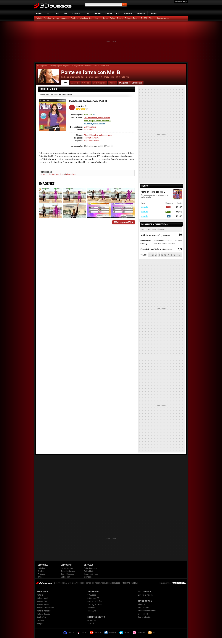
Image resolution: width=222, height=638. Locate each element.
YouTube (97, 632)
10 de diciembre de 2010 (91, 77)
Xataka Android (43, 604)
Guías (112, 18)
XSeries (76, 13)
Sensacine (92, 620)
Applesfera (41, 617)
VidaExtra (91, 607)
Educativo (93, 135)
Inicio (39, 13)
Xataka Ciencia (43, 614)
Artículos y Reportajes (89, 18)
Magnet (40, 623)
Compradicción (144, 617)
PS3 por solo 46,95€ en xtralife (97, 118)
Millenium (91, 611)
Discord (71, 632)
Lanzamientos (163, 18)
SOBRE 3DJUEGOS (113, 583)
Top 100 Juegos (67, 574)
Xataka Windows (44, 611)
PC (48, 13)
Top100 (144, 18)
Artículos (41, 574)
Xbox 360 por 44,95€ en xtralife (97, 121)
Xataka (40, 595)
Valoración (65, 577)
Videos (153, 13)
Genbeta (40, 620)
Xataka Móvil (42, 598)
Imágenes (65, 18)
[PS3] (152, 18)
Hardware (104, 18)
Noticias (141, 13)
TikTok (84, 632)
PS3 (48, 65)
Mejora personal (105, 135)
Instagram (141, 632)
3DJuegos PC (93, 598)
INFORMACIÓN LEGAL (130, 583)
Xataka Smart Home (45, 607)
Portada (38, 18)
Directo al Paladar (145, 595)
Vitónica (141, 604)
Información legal (91, 574)
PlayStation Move (91, 138)
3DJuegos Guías (94, 601)
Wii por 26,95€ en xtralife (94, 124)
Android (128, 13)
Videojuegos (56, 65)
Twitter (126, 632)
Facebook (112, 632)
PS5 (57, 13)
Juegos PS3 (67, 65)
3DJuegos (41, 65)
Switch (108, 13)
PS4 (65, 13)
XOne (87, 13)
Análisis (74, 18)
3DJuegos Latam (94, 604)
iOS (118, 13)
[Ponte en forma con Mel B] (48, 76)
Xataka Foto (42, 601)
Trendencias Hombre (147, 611)
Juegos (44, 582)
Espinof (90, 623)
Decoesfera (143, 614)
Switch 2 (97, 13)
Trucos (119, 18)
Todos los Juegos (132, 18)
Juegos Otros (78, 65)
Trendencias (143, 607)
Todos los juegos (68, 571)
